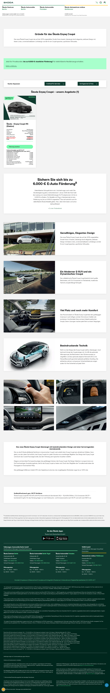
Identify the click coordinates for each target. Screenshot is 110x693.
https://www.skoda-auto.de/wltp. (87, 665)
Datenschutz (33, 580)
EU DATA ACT (90, 580)
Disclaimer (57, 580)
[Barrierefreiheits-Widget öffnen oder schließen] (107, 685)
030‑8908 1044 (19, 563)
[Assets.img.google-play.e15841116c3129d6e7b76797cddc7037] (48, 538)
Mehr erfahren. (11, 66)
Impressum (24, 580)
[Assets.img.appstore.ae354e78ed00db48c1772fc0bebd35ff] (62, 538)
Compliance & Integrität (45, 580)
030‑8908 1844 (45, 563)
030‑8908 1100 (12, 560)
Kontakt (17, 580)
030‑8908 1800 (38, 560)
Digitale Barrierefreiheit (78, 580)
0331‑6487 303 (71, 563)
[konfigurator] (104, 2)
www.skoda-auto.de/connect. (64, 685)
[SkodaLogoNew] (8, 2)
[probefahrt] (100, 2)
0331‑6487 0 (63, 560)
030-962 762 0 (90, 563)
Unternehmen (65, 580)
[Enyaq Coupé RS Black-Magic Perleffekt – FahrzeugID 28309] (20, 108)
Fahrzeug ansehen (14, 146)
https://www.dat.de (90, 673)
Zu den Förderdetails (55, 208)
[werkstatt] (96, 2)
